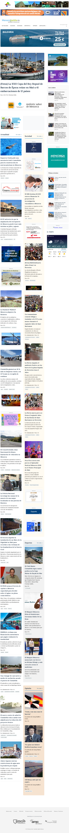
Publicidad (21, 811)
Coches (2, 469)
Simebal (6, 652)
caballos (37, 337)
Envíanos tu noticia (29, 811)
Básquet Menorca (28, 633)
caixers (26, 389)
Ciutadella (6, 389)
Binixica (2, 514)
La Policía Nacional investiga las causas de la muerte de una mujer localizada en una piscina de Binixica (10, 498)
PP (14, 239)
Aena (2, 239)
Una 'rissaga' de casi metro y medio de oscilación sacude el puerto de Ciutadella (10, 678)
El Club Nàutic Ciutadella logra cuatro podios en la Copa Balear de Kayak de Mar (61, 186)
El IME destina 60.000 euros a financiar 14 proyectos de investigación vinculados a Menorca (33, 199)
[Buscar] (66, 26)
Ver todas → (19, 134)
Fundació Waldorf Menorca (6, 327)
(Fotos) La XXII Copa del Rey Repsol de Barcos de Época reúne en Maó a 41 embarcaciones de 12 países (21, 87)
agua (2, 389)
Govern (5, 608)
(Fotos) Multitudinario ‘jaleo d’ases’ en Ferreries (33, 265)
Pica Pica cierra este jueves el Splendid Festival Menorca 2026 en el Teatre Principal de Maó (33, 465)
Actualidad (5, 25)
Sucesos (12, 25)
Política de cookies (38, 811)
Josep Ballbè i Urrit (28, 791)
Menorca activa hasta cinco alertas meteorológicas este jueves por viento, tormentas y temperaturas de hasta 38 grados (61, 95)
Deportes (27, 25)
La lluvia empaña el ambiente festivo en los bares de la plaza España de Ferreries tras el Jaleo (34, 367)
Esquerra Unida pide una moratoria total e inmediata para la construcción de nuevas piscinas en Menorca (60, 195)
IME (26, 218)
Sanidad (2, 652)
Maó (7, 562)
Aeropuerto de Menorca (8, 239)
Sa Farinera (14, 327)
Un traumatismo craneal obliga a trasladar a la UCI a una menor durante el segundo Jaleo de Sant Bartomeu (61, 106)
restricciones (10, 778)
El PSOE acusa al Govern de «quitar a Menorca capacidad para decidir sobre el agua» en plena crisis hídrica (10, 590)
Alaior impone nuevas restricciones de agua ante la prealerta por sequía (10, 763)
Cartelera (42, 25)
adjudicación (3, 735)
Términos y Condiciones (58, 811)
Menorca (2, 178)
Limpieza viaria (11, 389)
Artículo (26, 756)
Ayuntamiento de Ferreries (30, 337)
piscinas (7, 178)
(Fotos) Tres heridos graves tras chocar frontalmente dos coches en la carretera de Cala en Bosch (61, 116)
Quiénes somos (9, 811)
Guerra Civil (3, 562)
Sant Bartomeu (32, 280)
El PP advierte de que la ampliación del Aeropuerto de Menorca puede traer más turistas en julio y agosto (61, 215)
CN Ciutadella (27, 588)
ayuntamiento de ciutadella (9, 691)
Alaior (5, 778)
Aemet (2, 691)
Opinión (35, 25)
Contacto (15, 811)
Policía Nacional (8, 514)
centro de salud (3, 737)
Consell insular (7, 469)
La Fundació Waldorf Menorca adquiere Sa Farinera (8, 312)
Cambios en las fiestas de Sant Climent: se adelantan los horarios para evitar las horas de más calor (61, 125)
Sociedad (19, 25)
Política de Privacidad (48, 811)
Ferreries (27, 280)
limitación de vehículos (16, 469)
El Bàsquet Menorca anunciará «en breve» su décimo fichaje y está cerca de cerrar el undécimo (33, 662)
